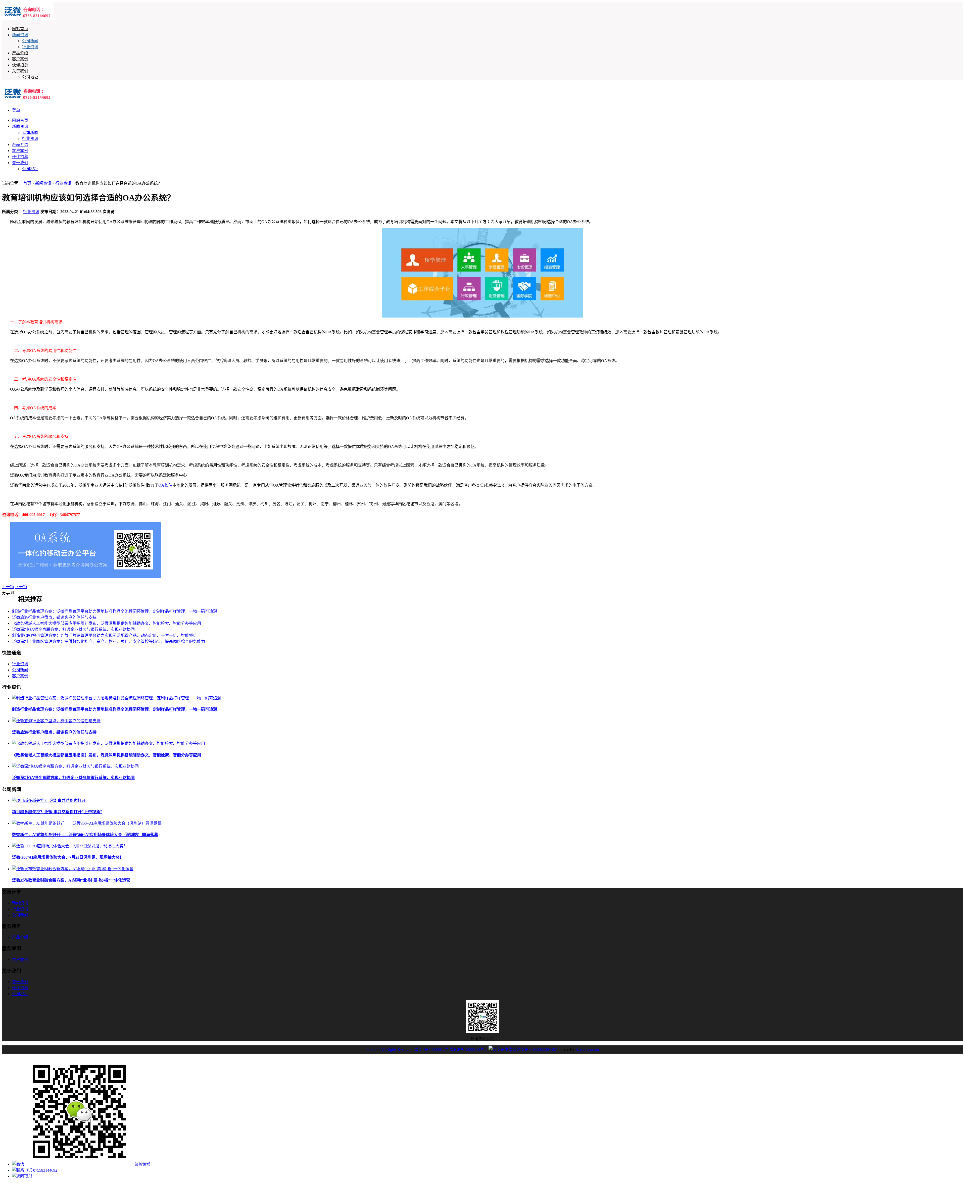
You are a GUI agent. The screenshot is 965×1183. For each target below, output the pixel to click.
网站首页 (20, 29)
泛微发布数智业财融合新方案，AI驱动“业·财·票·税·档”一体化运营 (71, 880)
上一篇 (8, 587)
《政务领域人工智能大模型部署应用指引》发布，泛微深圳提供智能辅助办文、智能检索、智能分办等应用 (106, 623)
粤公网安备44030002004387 (533, 1049)
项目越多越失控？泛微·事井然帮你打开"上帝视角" (57, 812)
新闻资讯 (20, 35)
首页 (27, 183)
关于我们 (20, 71)
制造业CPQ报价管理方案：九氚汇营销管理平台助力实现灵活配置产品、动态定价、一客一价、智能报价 (104, 635)
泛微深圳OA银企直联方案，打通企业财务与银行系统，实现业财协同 (73, 629)
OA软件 (165, 485)
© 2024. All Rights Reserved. (389, 1049)
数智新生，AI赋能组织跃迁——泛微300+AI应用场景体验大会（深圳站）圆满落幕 (85, 835)
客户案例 (20, 59)
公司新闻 (30, 41)
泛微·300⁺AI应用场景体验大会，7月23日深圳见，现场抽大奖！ (68, 857)
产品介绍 (20, 53)
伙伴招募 (20, 65)
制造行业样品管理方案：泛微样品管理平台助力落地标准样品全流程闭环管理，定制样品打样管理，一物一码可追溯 (114, 611)
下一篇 (21, 587)
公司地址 (30, 77)
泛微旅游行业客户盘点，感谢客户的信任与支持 (54, 617)
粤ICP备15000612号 (431, 1049)
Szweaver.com (587, 1049)
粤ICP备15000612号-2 (469, 1049)
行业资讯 (30, 47)
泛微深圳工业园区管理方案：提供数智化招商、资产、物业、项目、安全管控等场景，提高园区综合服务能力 (108, 641)
